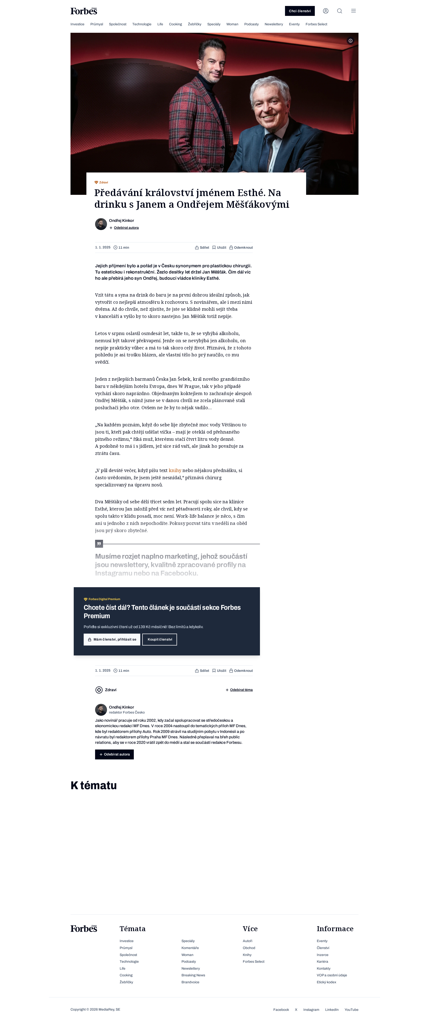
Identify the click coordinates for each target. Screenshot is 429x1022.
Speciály (213, 24)
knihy (175, 470)
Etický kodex (326, 982)
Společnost (117, 24)
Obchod (249, 948)
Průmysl (96, 24)
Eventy (294, 24)
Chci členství (300, 11)
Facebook (281, 1010)
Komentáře (190, 948)
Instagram (311, 1010)
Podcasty (251, 24)
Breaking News (193, 975)
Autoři (247, 941)
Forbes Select (316, 24)
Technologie (141, 24)
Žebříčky (194, 24)
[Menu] (353, 11)
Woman (232, 24)
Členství (323, 948)
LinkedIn (332, 1010)
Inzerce (322, 955)
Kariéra (322, 961)
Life (160, 24)
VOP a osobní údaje (332, 975)
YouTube (351, 1010)
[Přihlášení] (326, 11)
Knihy (247, 955)
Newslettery (274, 24)
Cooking (175, 24)
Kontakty (323, 968)
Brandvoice (190, 982)
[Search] (340, 11)
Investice (77, 24)
